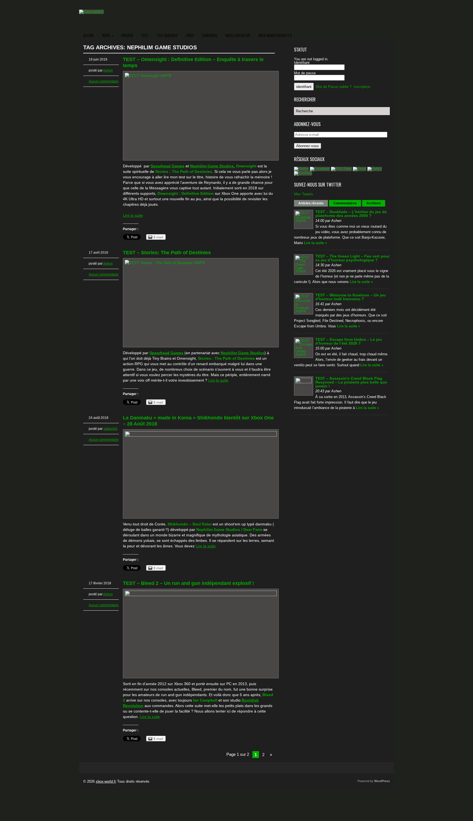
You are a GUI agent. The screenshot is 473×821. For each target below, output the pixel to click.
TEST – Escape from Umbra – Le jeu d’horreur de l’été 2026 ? (348, 341)
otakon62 (110, 429)
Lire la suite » (315, 243)
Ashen (108, 70)
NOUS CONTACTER (238, 35)
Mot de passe (305, 73)
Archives (374, 203)
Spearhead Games (167, 166)
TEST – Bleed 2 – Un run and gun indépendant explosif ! (188, 583)
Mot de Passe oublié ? (333, 87)
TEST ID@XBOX (167, 35)
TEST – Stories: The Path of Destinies (167, 252)
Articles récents (311, 203)
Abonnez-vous (307, 146)
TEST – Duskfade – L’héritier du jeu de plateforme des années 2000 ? (351, 214)
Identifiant (302, 63)
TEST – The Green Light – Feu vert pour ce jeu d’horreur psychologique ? (352, 258)
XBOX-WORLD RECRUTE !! (275, 35)
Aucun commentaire (104, 81)
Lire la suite (133, 215)
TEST (144, 35)
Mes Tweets (303, 194)
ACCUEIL (88, 35)
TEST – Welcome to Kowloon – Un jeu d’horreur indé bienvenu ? (350, 297)
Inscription (362, 87)
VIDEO (190, 35)
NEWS (108, 35)
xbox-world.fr (106, 781)
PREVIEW (127, 35)
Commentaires (345, 203)
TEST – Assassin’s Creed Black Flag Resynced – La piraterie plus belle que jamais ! (351, 382)
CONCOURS (209, 35)
